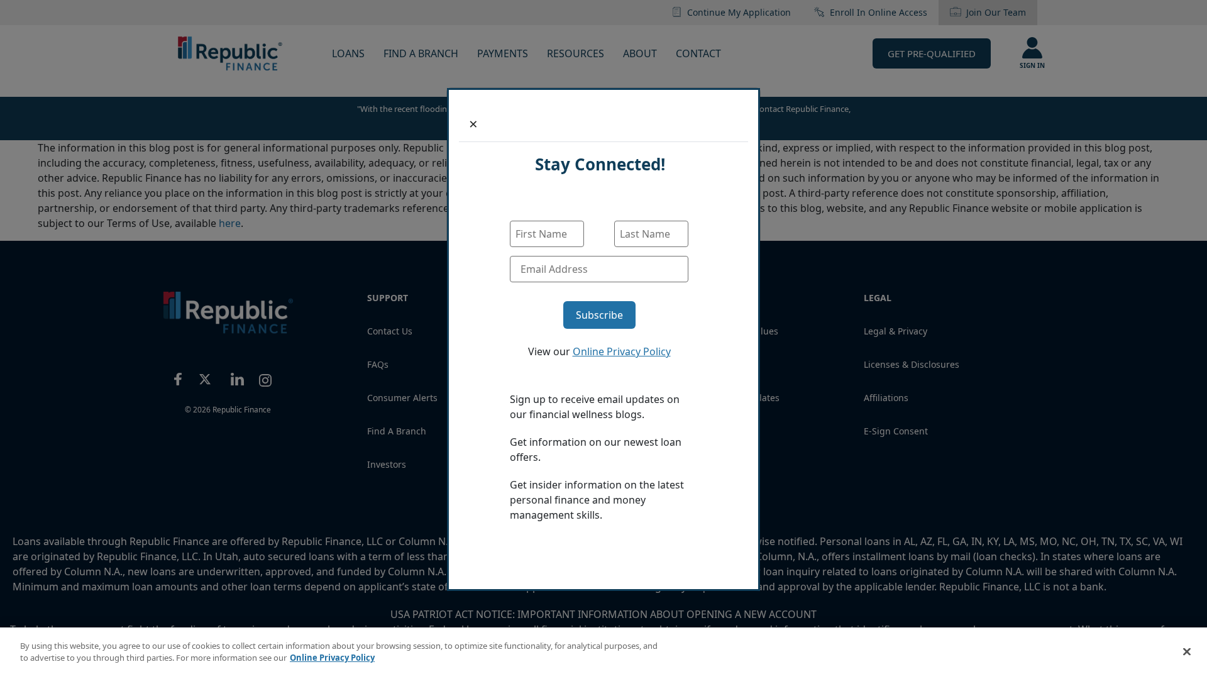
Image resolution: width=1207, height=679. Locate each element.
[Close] (1187, 651)
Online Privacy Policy (622, 351)
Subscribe (599, 315)
